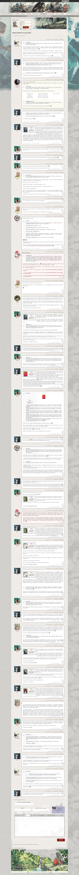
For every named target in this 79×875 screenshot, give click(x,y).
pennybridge (17, 45)
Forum (17, 18)
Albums (23, 13)
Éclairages (51, 13)
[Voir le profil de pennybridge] (17, 44)
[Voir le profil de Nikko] (17, 300)
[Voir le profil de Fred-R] (17, 202)
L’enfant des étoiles (48, 222)
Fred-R (17, 152)
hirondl (17, 630)
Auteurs (28, 13)
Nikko (17, 302)
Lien (57, 39)
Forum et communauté (23, 18)
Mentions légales (37, 871)
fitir (17, 66)
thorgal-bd (17, 86)
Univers (17, 13)
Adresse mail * (41, 808)
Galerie (62, 13)
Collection (35, 13)
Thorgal (56, 810)
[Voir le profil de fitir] (17, 64)
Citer (60, 39)
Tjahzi (17, 258)
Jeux (57, 13)
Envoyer (61, 840)
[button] (16, 815)
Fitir (38, 121)
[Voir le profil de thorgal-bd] (17, 84)
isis (17, 222)
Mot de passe (21, 24)
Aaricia (55, 222)
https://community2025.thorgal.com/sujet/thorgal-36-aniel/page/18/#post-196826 (40, 245)
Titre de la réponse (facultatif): (24, 802)
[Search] (68, 1)
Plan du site (32, 871)
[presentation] (16, 815)
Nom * (22, 808)
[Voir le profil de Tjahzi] (17, 256)
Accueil (13, 18)
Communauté (43, 13)
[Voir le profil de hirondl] (17, 629)
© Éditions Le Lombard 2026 (44, 871)
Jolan (58, 811)
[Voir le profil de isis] (17, 220)
